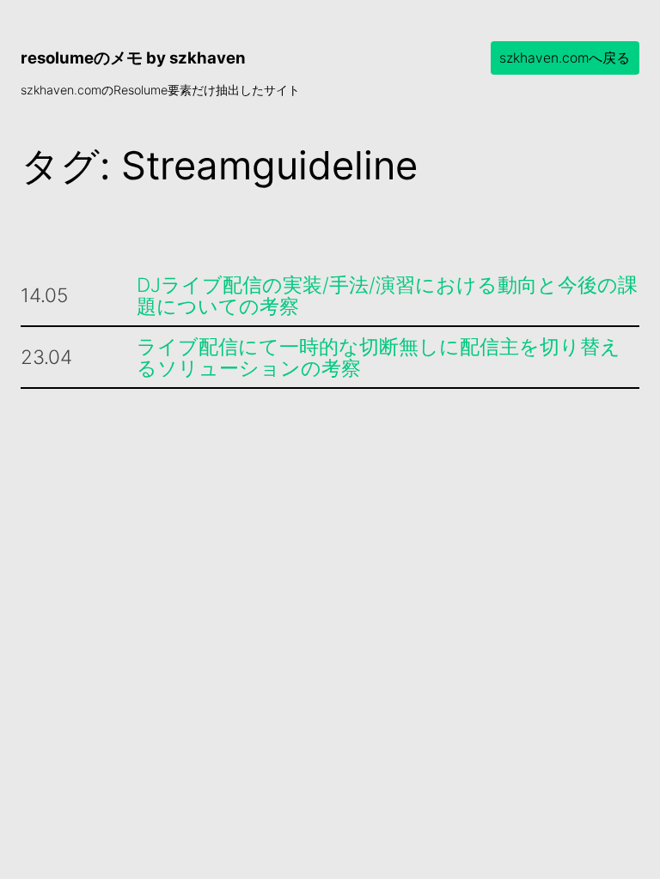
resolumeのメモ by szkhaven (133, 57)
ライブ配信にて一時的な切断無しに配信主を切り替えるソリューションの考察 (378, 357)
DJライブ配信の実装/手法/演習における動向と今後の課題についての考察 (387, 296)
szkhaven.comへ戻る (564, 58)
